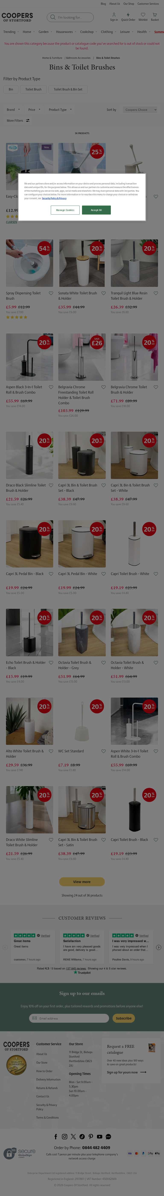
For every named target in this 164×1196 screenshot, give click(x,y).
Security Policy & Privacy (54, 198)
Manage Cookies (65, 210)
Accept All (96, 210)
